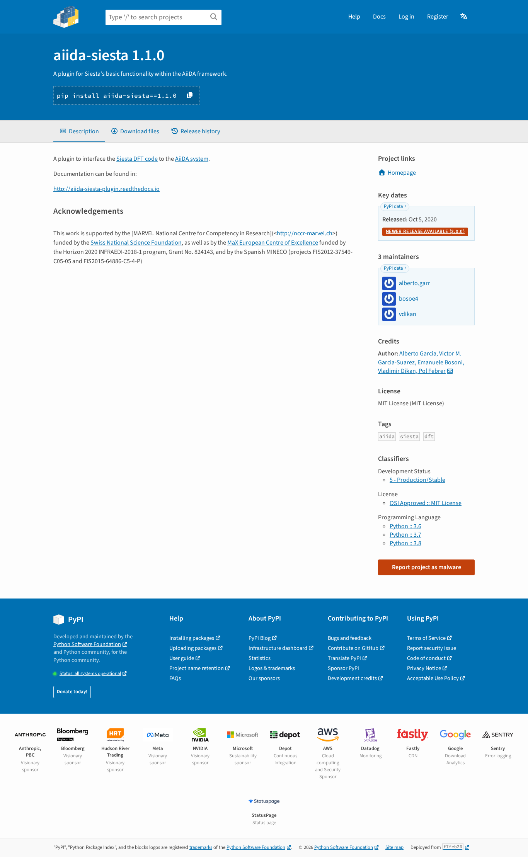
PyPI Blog (260, 638)
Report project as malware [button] (426, 567)
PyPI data (393, 206)
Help (354, 16)
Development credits (352, 678)
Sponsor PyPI (343, 668)
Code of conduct (426, 658)
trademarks (200, 847)
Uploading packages (192, 648)
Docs (379, 16)
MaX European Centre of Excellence (272, 242)
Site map (394, 847)
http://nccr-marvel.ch (304, 233)
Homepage (402, 172)
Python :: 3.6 (405, 526)
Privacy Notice (424, 668)
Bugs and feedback (349, 638)
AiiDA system (191, 159)
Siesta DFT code (137, 159)
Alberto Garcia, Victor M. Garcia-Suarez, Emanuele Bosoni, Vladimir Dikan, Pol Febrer (421, 362)
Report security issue (431, 648)
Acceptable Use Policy (433, 678)
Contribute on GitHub (353, 648)
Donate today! (72, 691)
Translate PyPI (344, 658)
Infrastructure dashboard (278, 648)
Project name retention (196, 668)
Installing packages (191, 638)
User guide (181, 658)
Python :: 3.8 (405, 543)
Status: (90, 673)
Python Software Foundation (87, 644)
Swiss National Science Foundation (136, 242)
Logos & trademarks (272, 668)
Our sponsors (264, 678)
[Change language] (464, 16)
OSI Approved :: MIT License (426, 503)
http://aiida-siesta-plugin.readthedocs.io (106, 189)
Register (437, 16)
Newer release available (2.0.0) (425, 231)
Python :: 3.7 (405, 535)
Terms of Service (426, 638)
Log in (406, 16)
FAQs (175, 678)
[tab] (79, 131)
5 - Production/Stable (417, 480)
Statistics (260, 658)
